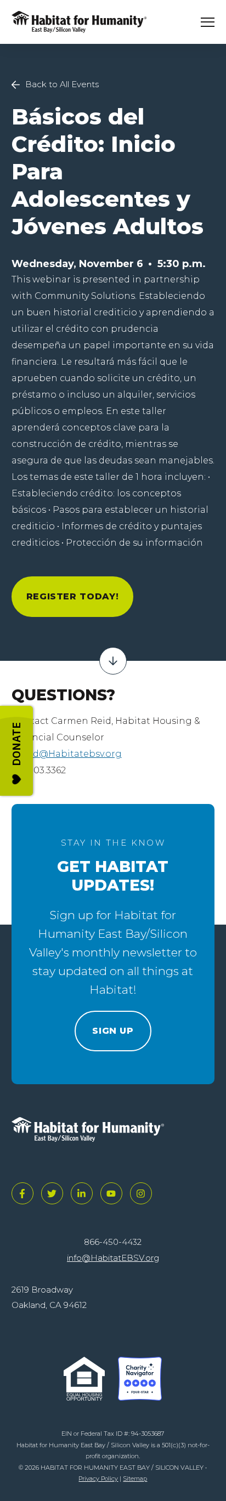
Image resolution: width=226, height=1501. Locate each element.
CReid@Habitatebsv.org (67, 754)
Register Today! (72, 596)
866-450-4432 (113, 1242)
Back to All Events (62, 84)
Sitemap (135, 1478)
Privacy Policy (98, 1478)
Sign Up (113, 1031)
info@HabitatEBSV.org (113, 1258)
